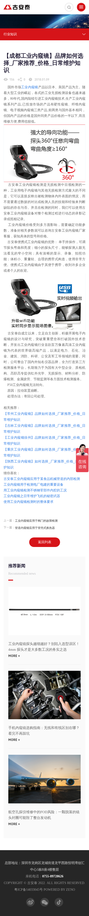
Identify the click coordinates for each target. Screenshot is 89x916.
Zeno (70, 889)
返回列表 (44, 542)
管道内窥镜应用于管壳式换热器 (35, 528)
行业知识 (10, 34)
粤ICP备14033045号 (28, 889)
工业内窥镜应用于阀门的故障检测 (36, 520)
